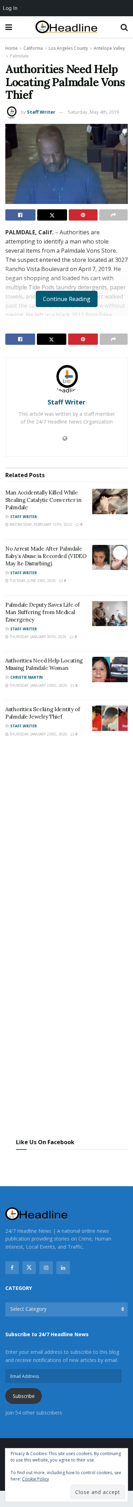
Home (11, 48)
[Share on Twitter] (52, 215)
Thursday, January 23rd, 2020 (38, 685)
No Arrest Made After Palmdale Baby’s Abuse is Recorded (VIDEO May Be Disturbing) (46, 556)
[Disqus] (66, 846)
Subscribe (24, 1396)
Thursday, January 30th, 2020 (37, 636)
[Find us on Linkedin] (63, 1267)
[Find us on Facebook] (12, 1267)
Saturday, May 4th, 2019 (93, 112)
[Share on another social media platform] (113, 215)
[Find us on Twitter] (29, 1267)
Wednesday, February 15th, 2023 (40, 524)
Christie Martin (26, 677)
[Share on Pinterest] (83, 215)
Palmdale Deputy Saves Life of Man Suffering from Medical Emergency (42, 612)
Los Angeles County (68, 48)
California (33, 48)
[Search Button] (124, 26)
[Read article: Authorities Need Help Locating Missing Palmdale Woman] (110, 669)
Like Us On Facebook (45, 1142)
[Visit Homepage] (66, 27)
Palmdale (19, 56)
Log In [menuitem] (10, 8)
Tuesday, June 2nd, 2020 (32, 580)
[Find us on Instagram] (46, 1267)
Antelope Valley (109, 48)
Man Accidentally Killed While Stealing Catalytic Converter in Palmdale (43, 500)
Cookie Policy (35, 1479)
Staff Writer (41, 112)
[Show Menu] (8, 26)
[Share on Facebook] (20, 215)
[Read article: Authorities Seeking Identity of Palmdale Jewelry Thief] (110, 718)
